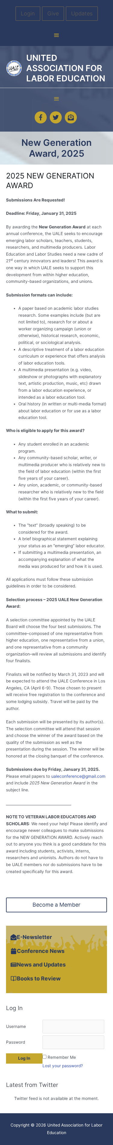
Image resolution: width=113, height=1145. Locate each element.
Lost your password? (62, 1065)
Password (15, 1042)
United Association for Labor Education (65, 68)
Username (16, 1026)
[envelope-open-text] (72, 117)
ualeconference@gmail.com (78, 776)
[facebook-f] (42, 117)
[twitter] (57, 117)
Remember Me (62, 1057)
